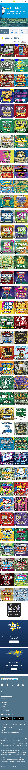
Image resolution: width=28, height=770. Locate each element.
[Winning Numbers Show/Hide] (1, 11)
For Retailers (4, 698)
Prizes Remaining (14, 31)
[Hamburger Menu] (1, 1)
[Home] (9, 680)
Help (2, 700)
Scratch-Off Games (4, 31)
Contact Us (3, 691)
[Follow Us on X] (12, 685)
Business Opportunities (6, 696)
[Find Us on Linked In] (2, 685)
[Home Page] (13, 1)
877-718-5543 (9, 727)
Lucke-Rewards (14, 642)
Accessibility (4, 702)
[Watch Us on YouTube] (23, 685)
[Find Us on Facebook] (7, 685)
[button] (26, 1)
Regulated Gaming (5, 710)
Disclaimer (3, 708)
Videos (2, 694)
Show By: (17, 41)
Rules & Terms (4, 704)
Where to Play (4, 689)
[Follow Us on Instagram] (17, 685)
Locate (14, 669)
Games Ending (23, 31)
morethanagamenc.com (13, 732)
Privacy (3, 706)
